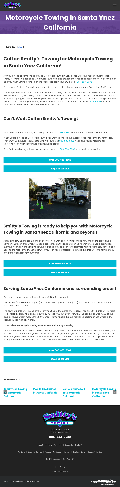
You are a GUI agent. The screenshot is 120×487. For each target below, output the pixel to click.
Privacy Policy (63, 471)
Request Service (95, 452)
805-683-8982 (84, 81)
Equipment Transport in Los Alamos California (104, 392)
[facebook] (56, 467)
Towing (48, 445)
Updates (57, 452)
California (64, 132)
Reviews (21, 452)
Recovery (58, 445)
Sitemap (55, 471)
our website (95, 101)
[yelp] (64, 467)
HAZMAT (78, 445)
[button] (5, 392)
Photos (48, 452)
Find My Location (53, 459)
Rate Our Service (35, 452)
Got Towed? (68, 459)
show (20, 47)
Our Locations (79, 452)
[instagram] (60, 467)
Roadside (69, 445)
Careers (66, 452)
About (40, 445)
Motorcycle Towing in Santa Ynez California (75, 392)
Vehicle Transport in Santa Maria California (45, 392)
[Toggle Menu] (114, 5)
